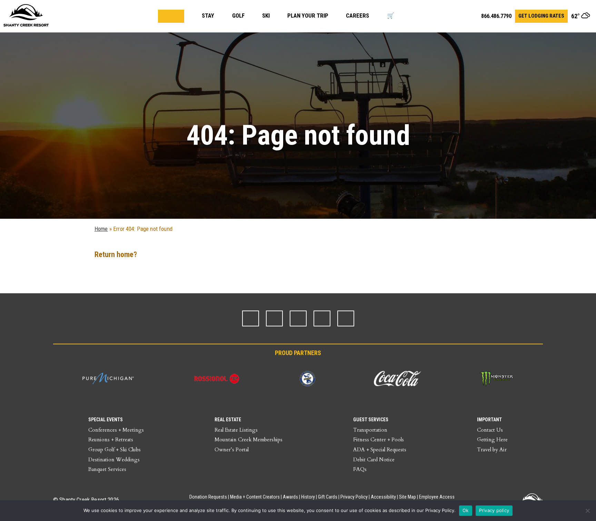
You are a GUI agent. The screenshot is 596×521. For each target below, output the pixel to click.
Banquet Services (107, 469)
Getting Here (492, 439)
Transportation (370, 429)
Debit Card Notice (374, 459)
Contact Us (490, 429)
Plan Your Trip (307, 15)
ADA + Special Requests (379, 449)
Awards (290, 497)
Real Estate (228, 419)
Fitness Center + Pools (378, 439)
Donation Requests (208, 497)
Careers (357, 15)
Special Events (105, 419)
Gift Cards (327, 497)
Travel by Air (492, 449)
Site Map (407, 497)
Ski (266, 15)
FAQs (360, 469)
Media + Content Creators (255, 497)
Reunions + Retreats (110, 439)
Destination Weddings (114, 459)
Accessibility (383, 497)
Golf (238, 15)
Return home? (116, 254)
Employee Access (437, 497)
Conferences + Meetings (116, 429)
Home (101, 228)
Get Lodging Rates (541, 16)
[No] (587, 510)
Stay (208, 15)
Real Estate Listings (236, 429)
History (308, 497)
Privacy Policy (354, 497)
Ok (466, 510)
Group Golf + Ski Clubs (114, 449)
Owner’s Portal (232, 449)
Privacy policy (494, 510)
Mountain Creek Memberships (248, 439)
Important (489, 419)
